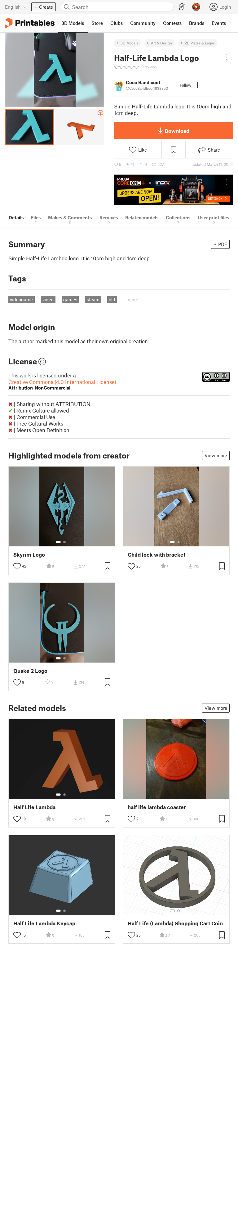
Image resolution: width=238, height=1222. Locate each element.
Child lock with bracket (156, 555)
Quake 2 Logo (30, 671)
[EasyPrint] (181, 7)
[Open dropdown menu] (227, 57)
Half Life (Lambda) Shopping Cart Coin (175, 923)
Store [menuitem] (97, 23)
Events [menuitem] (219, 23)
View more (216, 455)
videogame (21, 299)
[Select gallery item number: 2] (64, 542)
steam (93, 299)
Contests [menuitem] (172, 23)
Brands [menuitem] (196, 23)
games (70, 299)
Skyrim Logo (29, 555)
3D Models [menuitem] (72, 23)
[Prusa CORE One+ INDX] (173, 190)
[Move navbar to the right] (229, 23)
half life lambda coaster (157, 807)
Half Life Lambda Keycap (44, 923)
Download (177, 131)
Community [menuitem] (143, 23)
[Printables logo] (30, 23)
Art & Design (161, 43)
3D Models (129, 43)
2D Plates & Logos (200, 43)
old (112, 299)
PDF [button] (222, 244)
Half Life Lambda (34, 807)
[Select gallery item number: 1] (58, 542)
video (48, 299)
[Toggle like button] (17, 566)
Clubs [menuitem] (116, 23)
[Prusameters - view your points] (196, 7)
